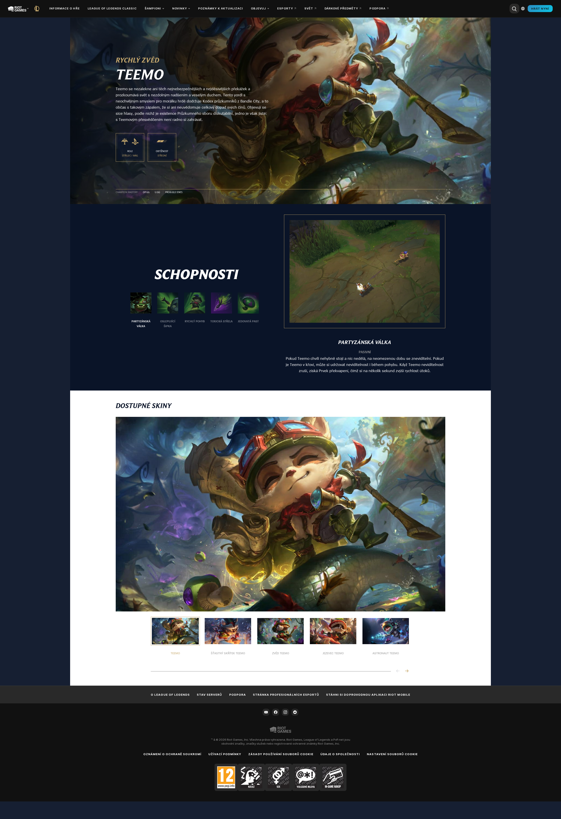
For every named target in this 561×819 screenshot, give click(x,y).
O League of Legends (170, 694)
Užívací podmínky (224, 754)
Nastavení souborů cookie (392, 754)
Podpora (237, 694)
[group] (194, 310)
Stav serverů (209, 694)
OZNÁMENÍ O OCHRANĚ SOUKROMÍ (172, 754)
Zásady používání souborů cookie (280, 754)
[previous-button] (397, 671)
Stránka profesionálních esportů (286, 694)
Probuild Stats (173, 192)
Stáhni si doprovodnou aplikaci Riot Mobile (368, 694)
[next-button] (406, 671)
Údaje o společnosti (340, 754)
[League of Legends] (38, 8)
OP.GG (146, 192)
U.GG (157, 192)
